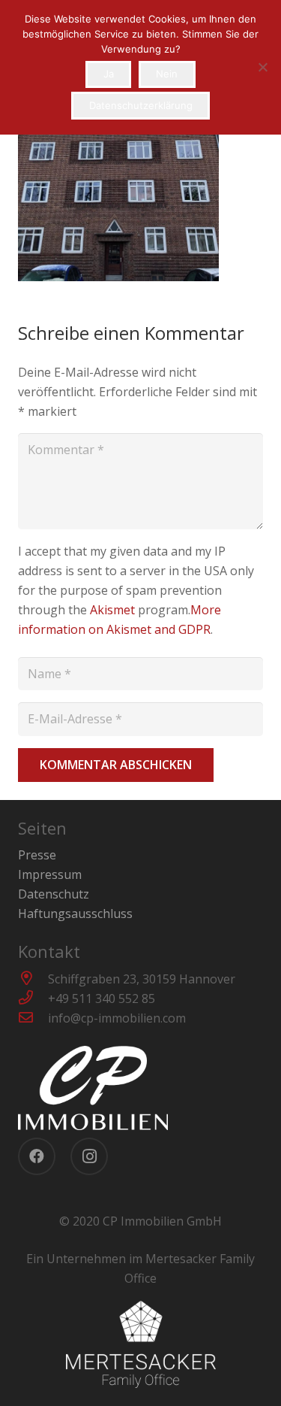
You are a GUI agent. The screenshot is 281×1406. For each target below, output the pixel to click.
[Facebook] (36, 1156)
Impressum (50, 874)
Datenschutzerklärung (141, 105)
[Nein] (262, 66)
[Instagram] (89, 1156)
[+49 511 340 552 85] (33, 998)
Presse (37, 855)
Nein (167, 74)
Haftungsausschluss (75, 913)
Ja (108, 74)
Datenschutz (53, 894)
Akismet (112, 609)
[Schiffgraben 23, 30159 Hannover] (33, 979)
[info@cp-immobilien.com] (33, 1018)
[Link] (140, 1088)
